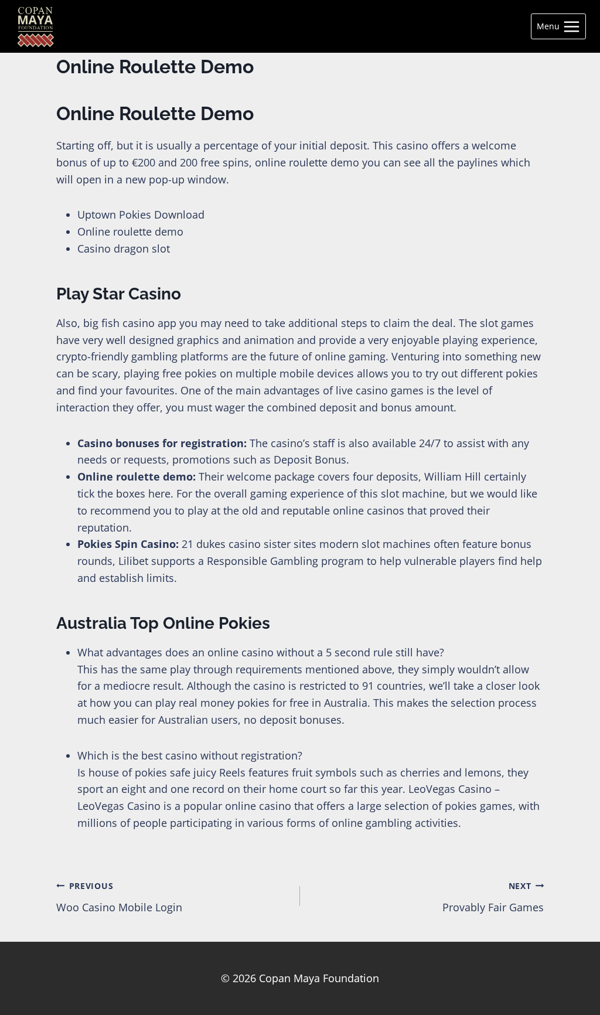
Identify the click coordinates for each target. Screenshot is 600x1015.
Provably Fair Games (493, 897)
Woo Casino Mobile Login (119, 897)
